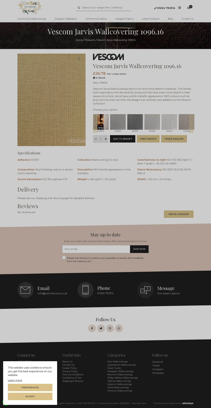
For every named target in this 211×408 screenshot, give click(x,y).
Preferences (30, 387)
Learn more (15, 380)
